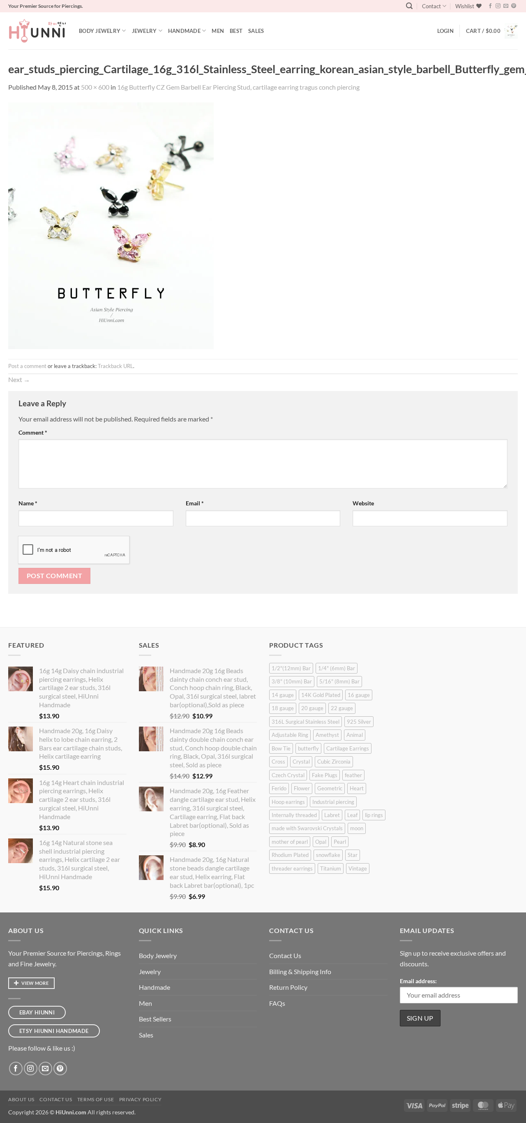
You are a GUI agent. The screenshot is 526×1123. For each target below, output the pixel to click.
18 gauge (283, 708)
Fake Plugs (324, 775)
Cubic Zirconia (334, 761)
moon (356, 828)
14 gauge (283, 695)
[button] (409, 6)
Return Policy (288, 987)
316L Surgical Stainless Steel (305, 721)
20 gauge (312, 708)
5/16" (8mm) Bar (339, 681)
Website (363, 503)
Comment (32, 432)
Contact (431, 6)
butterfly (308, 748)
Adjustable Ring (290, 735)
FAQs (277, 1003)
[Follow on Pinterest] (513, 6)
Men (218, 31)
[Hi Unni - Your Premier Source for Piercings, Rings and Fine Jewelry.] (37, 31)
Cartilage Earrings (347, 748)
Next (19, 379)
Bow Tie (281, 748)
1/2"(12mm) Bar (291, 668)
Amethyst (327, 735)
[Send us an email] (505, 6)
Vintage (357, 868)
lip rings (374, 815)
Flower (302, 788)
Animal (354, 735)
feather (353, 775)
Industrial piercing (333, 802)
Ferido (279, 788)
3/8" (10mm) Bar (292, 681)
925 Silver (359, 721)
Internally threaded (294, 815)
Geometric (329, 788)
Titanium (330, 868)
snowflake (328, 855)
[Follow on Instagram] (498, 6)
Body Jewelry (99, 31)
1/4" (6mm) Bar (336, 668)
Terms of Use (95, 1099)
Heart (357, 788)
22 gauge (342, 708)
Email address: (418, 980)
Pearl (340, 841)
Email (195, 503)
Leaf (352, 815)
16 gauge (359, 695)
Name (27, 503)
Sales (256, 31)
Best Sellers (155, 1019)
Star (353, 855)
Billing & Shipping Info (300, 971)
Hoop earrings (288, 802)
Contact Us (285, 955)
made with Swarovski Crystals (307, 828)
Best (236, 31)
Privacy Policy (140, 1099)
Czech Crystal (288, 775)
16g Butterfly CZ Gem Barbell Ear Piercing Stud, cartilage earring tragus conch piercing (238, 87)
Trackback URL (115, 366)
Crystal (301, 761)
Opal (320, 841)
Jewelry (144, 31)
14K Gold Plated (320, 695)
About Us (21, 1099)
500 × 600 (95, 87)
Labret (332, 815)
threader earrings (292, 868)
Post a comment (27, 366)
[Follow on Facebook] (490, 6)
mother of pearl (290, 841)
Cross (278, 761)
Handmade (184, 31)
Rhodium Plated (290, 855)
